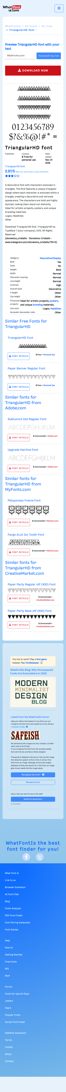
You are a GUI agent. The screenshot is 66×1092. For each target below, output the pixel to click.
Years (8, 1008)
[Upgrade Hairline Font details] (32, 458)
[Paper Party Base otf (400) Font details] (32, 617)
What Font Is (12, 873)
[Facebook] (26, 857)
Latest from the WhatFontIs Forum (30, 717)
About (8, 1054)
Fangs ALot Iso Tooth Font (26, 534)
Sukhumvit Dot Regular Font (27, 419)
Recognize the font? (31, 775)
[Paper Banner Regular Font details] (32, 376)
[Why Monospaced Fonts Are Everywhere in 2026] (33, 692)
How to (9, 947)
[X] (40, 857)
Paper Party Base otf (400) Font (30, 611)
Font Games (11, 929)
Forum (8, 987)
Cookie (9, 1047)
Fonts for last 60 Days (17, 994)
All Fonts (31, 26)
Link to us (10, 880)
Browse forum (33, 782)
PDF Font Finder (14, 915)
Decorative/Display (50, 258)
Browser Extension (15, 887)
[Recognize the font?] (33, 735)
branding (38, 305)
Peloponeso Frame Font (24, 500)
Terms (8, 1040)
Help (7, 940)
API (7, 969)
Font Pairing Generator (17, 922)
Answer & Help (19, 727)
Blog (7, 901)
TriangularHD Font (20, 337)
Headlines (55, 308)
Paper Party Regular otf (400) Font (32, 584)
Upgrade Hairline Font (23, 449)
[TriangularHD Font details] (32, 346)
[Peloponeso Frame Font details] (32, 510)
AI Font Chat (12, 894)
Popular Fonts (12, 1015)
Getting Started (13, 955)
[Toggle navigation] (59, 8)
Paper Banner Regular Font (26, 368)
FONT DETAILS (20, 356)
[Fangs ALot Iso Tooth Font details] (32, 542)
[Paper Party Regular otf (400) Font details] (32, 590)
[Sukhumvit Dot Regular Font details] (32, 427)
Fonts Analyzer (13, 908)
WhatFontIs (13, 26)
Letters (9, 1001)
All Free (46, 26)
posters (54, 301)
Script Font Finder (15, 1022)
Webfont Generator (33, 799)
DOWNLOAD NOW (34, 70)
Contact (9, 1061)
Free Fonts (11, 962)
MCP (7, 976)
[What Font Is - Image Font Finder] (12, 8)
